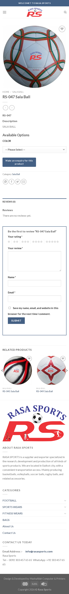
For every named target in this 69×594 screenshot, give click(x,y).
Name (12, 277)
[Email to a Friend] (23, 181)
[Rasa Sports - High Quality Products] (34, 12)
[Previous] (2, 377)
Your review (15, 248)
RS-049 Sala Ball (44, 391)
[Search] (65, 12)
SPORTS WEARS (12, 506)
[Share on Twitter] (17, 181)
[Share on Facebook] (11, 181)
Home (6, 92)
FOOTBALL (9, 500)
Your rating (15, 236)
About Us (8, 526)
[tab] (34, 201)
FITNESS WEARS (13, 513)
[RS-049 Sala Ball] (51, 370)
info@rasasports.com (39, 551)
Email (11, 292)
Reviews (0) (9, 201)
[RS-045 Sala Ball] (18, 370)
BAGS (6, 519)
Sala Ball (18, 92)
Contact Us (9, 532)
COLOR (7, 140)
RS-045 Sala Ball (11, 391)
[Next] (66, 377)
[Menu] (5, 12)
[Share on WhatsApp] (5, 181)
